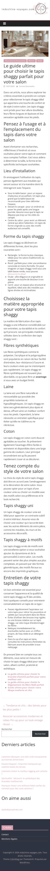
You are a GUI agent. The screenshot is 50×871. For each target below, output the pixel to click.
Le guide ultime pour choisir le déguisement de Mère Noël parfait (26, 683)
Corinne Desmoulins (27, 86)
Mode (40, 61)
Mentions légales (9, 839)
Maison (31, 61)
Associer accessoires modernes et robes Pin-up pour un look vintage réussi (23, 720)
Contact (5, 834)
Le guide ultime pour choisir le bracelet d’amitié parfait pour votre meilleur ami (27, 677)
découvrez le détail (17, 274)
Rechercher (7, 729)
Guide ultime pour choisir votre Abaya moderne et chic (24, 689)
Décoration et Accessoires (15, 61)
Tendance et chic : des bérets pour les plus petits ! (24, 707)
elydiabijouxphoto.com (12, 809)
